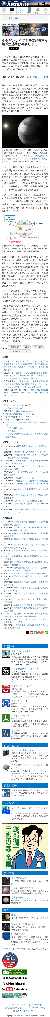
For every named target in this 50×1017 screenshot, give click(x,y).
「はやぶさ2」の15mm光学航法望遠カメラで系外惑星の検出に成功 (26, 529)
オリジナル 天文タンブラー (24, 750)
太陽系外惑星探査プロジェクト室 (20, 413)
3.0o (19, 703)
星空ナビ (15, 730)
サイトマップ (29, 1010)
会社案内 (17, 1010)
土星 (13, 914)
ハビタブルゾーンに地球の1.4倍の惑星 (31, 480)
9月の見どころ (18, 933)
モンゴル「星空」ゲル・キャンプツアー (29, 809)
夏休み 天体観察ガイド (22, 924)
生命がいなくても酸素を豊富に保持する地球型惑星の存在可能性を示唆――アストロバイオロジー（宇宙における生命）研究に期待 (26, 375)
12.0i (19, 689)
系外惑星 (38, 347)
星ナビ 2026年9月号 (21, 651)
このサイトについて (17, 1004)
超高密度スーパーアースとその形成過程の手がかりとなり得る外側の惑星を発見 (26, 615)
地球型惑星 (15, 347)
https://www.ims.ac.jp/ (28, 416)
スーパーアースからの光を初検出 (29, 500)
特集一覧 (25, 948)
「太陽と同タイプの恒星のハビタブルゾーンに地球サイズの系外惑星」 (25, 158)
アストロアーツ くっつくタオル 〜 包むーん (29, 766)
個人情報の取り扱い (14, 1007)
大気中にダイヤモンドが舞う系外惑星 (30, 604)
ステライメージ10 (20, 715)
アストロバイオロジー (19, 351)
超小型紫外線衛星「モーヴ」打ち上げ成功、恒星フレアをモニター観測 (26, 569)
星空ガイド (9, 948)
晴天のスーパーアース (24, 477)
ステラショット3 (19, 700)
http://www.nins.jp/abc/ (13, 407)
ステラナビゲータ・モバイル (25, 668)
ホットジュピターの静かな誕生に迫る (30, 573)
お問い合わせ (35, 1004)
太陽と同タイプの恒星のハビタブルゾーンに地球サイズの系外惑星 (26, 456)
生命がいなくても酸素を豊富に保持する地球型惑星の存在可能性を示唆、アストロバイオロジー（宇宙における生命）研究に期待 (26, 365)
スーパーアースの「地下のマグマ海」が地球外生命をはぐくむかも (26, 546)
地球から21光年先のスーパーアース (30, 451)
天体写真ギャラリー (21, 878)
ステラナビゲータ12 (21, 686)
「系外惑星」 (11, 430)
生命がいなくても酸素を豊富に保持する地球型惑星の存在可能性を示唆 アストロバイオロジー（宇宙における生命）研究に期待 (26, 384)
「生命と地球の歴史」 (15, 427)
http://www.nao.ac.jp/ (24, 410)
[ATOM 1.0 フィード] (42, 632)
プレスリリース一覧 (35, 1007)
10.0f (19, 718)
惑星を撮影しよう (19, 897)
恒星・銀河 (14, 17)
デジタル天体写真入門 (22, 887)
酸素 (27, 347)
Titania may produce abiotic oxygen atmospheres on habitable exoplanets (26, 392)
